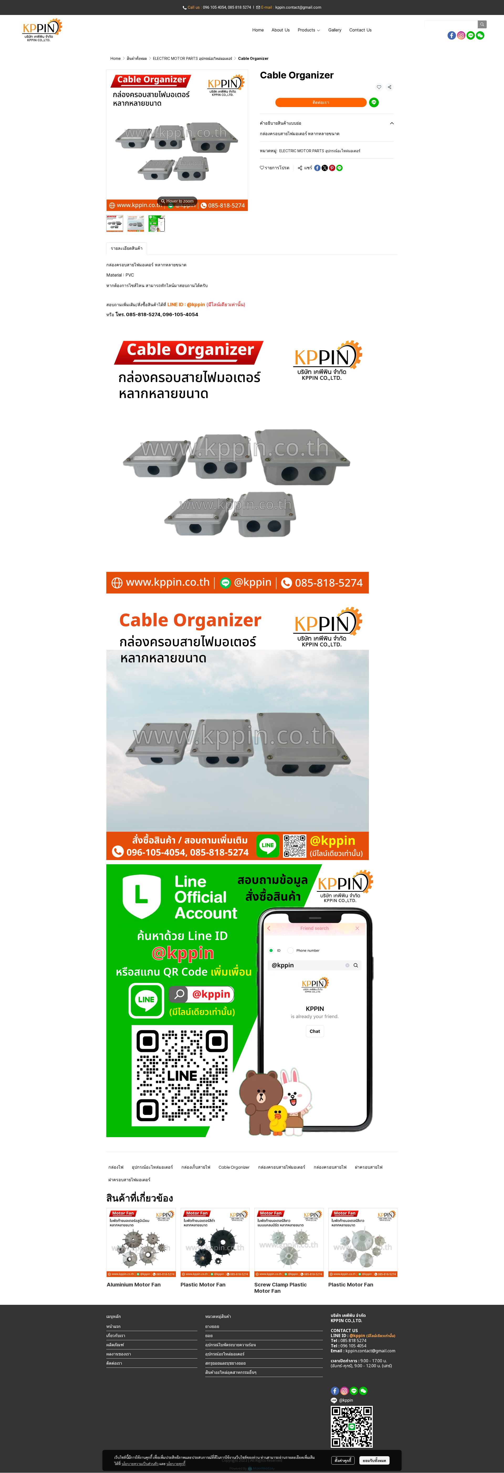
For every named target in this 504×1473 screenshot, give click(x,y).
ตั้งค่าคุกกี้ (343, 1460)
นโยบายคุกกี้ (175, 1463)
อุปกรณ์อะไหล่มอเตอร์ (152, 1167)
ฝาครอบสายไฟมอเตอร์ (129, 1180)
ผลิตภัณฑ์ (115, 1344)
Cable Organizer (234, 1167)
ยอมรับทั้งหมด (374, 1460)
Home (116, 58)
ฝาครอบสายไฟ (368, 1167)
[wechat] (480, 35)
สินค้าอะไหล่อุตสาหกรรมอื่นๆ (230, 1372)
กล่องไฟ (115, 1167)
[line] (470, 35)
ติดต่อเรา (321, 102)
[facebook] (452, 35)
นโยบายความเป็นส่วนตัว (140, 1463)
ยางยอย (212, 1326)
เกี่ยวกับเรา (115, 1335)
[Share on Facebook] (317, 168)
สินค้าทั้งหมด (137, 58)
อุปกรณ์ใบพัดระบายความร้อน (230, 1344)
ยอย (209, 1335)
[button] (455, 24)
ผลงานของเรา (118, 1354)
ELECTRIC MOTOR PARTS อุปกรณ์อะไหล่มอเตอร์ (192, 58)
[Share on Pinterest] (332, 168)
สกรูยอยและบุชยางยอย (225, 1363)
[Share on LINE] (339, 168)
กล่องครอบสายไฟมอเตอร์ (281, 1167)
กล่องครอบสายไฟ (330, 1167)
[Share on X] (325, 168)
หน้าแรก (113, 1326)
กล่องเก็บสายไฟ (195, 1167)
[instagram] (461, 35)
